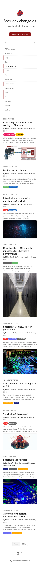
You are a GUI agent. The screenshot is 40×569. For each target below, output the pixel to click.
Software (8, 101)
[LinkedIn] (19, 553)
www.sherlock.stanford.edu (20, 25)
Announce (8, 53)
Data (6, 62)
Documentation (10, 66)
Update (7, 110)
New (6, 92)
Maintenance (9, 88)
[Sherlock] (20, 13)
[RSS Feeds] (22, 553)
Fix (6, 75)
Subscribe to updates (20, 34)
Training (7, 105)
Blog (6, 58)
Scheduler (8, 97)
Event (7, 71)
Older (24, 544)
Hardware (8, 79)
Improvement (9, 84)
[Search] (34, 43)
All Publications (10, 49)
